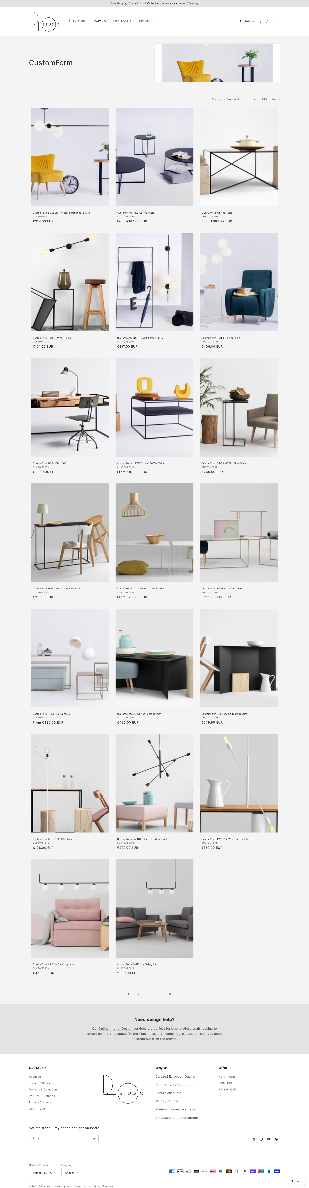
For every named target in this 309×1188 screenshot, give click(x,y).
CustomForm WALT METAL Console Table (57, 588)
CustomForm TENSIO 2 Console (51, 713)
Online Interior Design (116, 1028)
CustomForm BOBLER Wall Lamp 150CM (140, 338)
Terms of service (103, 1186)
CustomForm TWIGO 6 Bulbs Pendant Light (142, 839)
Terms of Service (41, 1083)
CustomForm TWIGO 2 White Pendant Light (226, 839)
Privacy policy (82, 1186)
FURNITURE (227, 1076)
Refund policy (63, 1186)
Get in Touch (38, 1108)
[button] (78, 21)
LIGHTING (225, 1083)
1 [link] (128, 994)
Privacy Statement (41, 1102)
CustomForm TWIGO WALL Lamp (52, 338)
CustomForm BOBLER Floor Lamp (220, 338)
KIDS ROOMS (228, 1089)
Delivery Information (43, 1089)
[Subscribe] (94, 1138)
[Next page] (180, 994)
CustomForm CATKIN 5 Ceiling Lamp (54, 964)
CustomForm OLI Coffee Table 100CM (139, 713)
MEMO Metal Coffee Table (216, 212)
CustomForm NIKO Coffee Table (135, 212)
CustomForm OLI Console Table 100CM (224, 713)
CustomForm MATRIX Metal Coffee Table (141, 463)
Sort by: (217, 99)
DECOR (224, 1096)
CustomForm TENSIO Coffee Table (221, 588)
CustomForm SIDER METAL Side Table (223, 463)
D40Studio (45, 1186)
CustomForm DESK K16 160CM (51, 463)
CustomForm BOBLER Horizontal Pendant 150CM (61, 212)
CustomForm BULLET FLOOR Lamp (53, 839)
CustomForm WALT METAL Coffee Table (140, 588)
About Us (35, 1076)
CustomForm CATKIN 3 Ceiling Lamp (138, 964)
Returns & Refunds (42, 1096)
